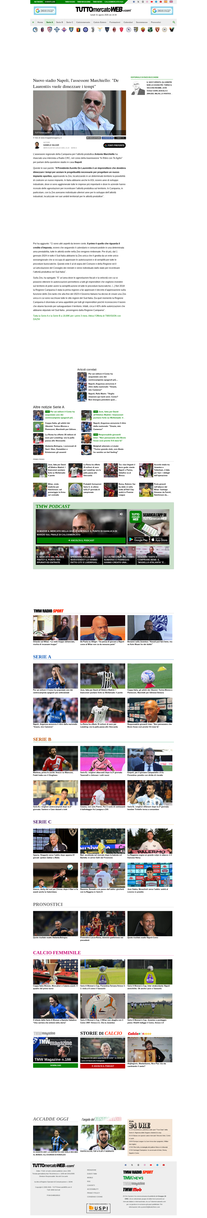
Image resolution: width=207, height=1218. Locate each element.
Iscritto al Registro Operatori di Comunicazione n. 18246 (53, 1182)
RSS (88, 1181)
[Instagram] (147, 2)
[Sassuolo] (150, 30)
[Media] (161, 2)
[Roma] (143, 30)
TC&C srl (44, 1171)
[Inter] (85, 30)
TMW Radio (70, 2)
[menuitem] (33, 22)
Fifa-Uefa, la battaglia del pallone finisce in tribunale (150, 1147)
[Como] (57, 30)
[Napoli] (129, 30)
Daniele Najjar (51, 145)
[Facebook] (134, 2)
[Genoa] (78, 30)
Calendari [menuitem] (128, 22)
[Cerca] (174, 22)
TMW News (97, 2)
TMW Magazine (84, 2)
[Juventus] (93, 30)
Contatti (91, 1185)
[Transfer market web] (171, 2)
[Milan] (114, 30)
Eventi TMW (92, 1174)
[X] (138, 2)
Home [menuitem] (40, 22)
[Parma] (136, 30)
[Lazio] (100, 30)
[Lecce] (107, 30)
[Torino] (157, 30)
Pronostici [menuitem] (156, 22)
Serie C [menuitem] (69, 22)
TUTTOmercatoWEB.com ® (62, 1187)
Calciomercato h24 (114, 2)
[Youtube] (152, 2)
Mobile (90, 1178)
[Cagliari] (50, 30)
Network (38, 2)
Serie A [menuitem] (49, 22)
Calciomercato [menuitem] (83, 22)
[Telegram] (156, 2)
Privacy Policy (93, 1193)
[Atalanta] (35, 30)
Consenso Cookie (95, 1197)
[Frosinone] (71, 30)
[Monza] (121, 30)
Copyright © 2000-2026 (43, 1187)
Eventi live (50, 2)
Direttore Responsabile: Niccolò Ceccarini (53, 1176)
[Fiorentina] (64, 30)
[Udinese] (164, 30)
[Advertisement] (152, 188)
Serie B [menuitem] (59, 22)
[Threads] (143, 2)
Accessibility (92, 1189)
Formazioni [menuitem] (115, 22)
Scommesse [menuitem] (142, 22)
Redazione (91, 1170)
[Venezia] (172, 30)
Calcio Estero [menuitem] (100, 22)
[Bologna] (42, 30)
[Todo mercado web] (165, 2)
